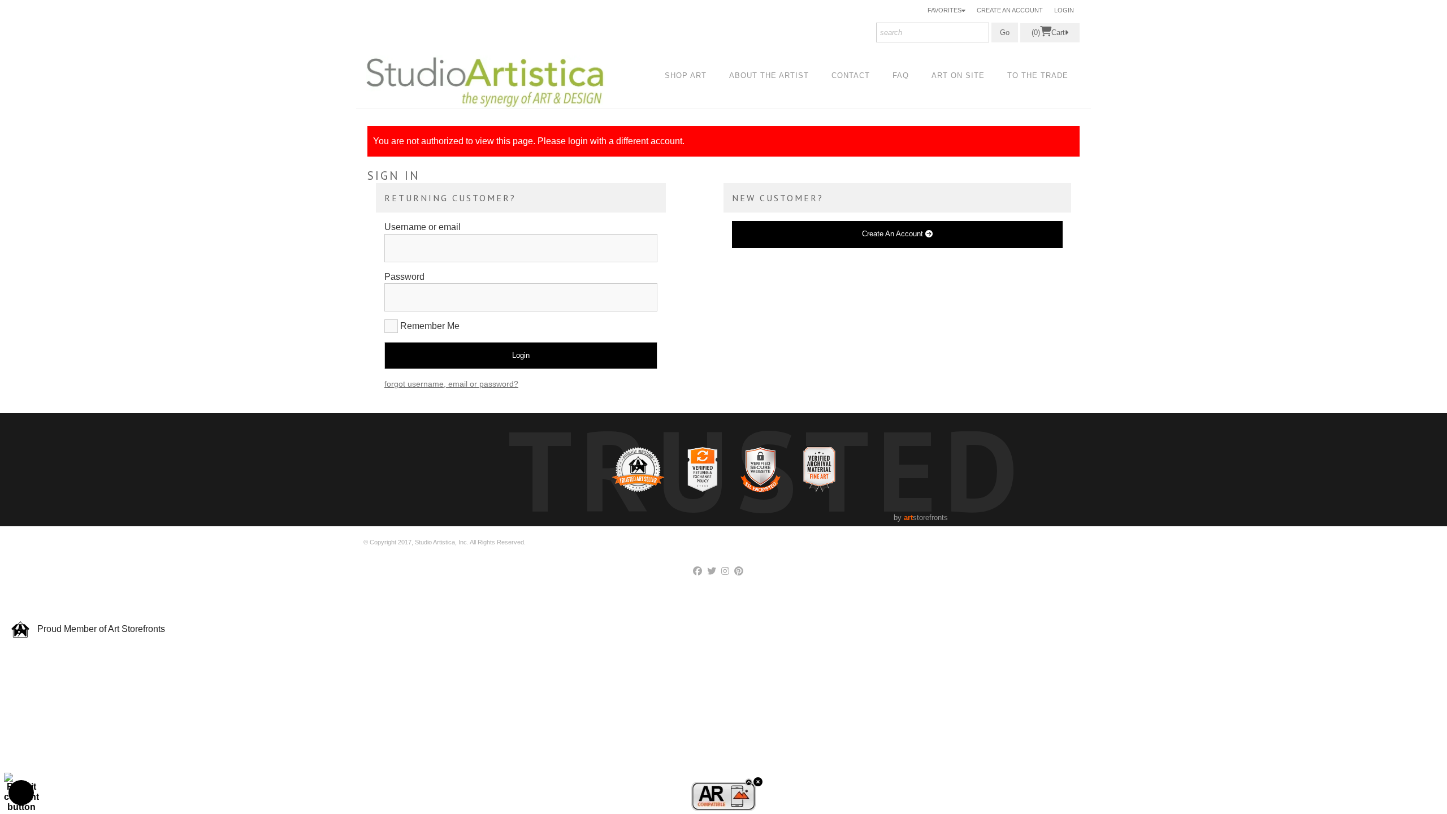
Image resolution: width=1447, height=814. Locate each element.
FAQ (901, 75)
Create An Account (893, 234)
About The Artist (769, 75)
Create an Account (1010, 10)
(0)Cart (1048, 33)
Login (1064, 10)
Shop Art (686, 75)
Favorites (944, 10)
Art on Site (958, 75)
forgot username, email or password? (451, 383)
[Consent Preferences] (21, 792)
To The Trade (1037, 75)
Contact (850, 75)
